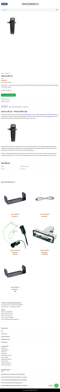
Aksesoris (7, 73)
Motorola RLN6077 (15, 287)
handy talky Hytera (26, 114)
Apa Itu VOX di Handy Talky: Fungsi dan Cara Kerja (14, 377)
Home (2, 73)
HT (38, 155)
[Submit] (57, 9)
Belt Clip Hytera (6, 101)
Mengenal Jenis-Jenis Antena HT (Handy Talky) (13, 374)
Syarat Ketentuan (5, 336)
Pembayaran (4, 342)
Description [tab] (4, 107)
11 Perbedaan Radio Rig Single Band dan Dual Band (14, 379)
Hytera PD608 (40, 114)
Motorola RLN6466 (15, 214)
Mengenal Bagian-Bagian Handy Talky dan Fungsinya (14, 385)
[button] (4, 4)
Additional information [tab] (15, 107)
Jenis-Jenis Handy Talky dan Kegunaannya (11, 382)
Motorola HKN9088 (45, 214)
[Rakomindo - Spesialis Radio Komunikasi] (30, 4)
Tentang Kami (4, 328)
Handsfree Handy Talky (15, 250)
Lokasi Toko (4, 333)
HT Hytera (26, 150)
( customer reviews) (6, 82)
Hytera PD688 (49, 114)
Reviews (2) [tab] (26, 107)
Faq (2, 331)
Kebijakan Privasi (5, 339)
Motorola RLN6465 (45, 250)
